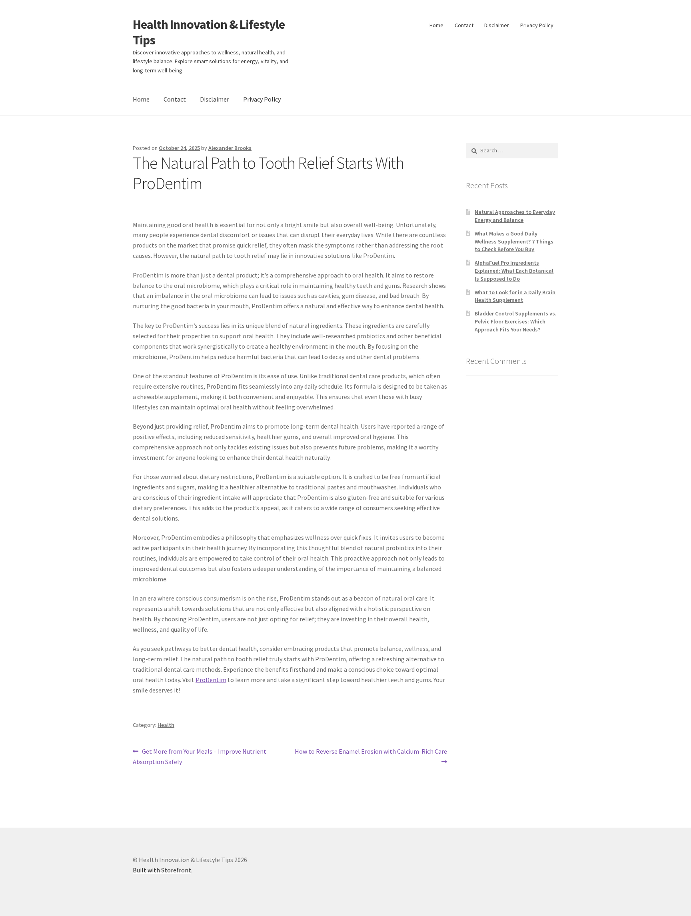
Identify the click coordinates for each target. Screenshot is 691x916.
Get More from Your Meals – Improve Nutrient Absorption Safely (199, 756)
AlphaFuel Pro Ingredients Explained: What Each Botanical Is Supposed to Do (514, 270)
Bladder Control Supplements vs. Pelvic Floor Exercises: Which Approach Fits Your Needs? (516, 321)
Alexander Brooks (230, 148)
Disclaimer (496, 25)
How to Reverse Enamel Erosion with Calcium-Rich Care (370, 756)
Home (436, 25)
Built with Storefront (162, 870)
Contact (464, 25)
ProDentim (211, 680)
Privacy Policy (536, 25)
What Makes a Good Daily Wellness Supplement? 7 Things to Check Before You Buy (514, 241)
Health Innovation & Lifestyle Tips (209, 32)
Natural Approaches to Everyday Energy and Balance (515, 216)
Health (166, 724)
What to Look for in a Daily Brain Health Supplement (515, 296)
